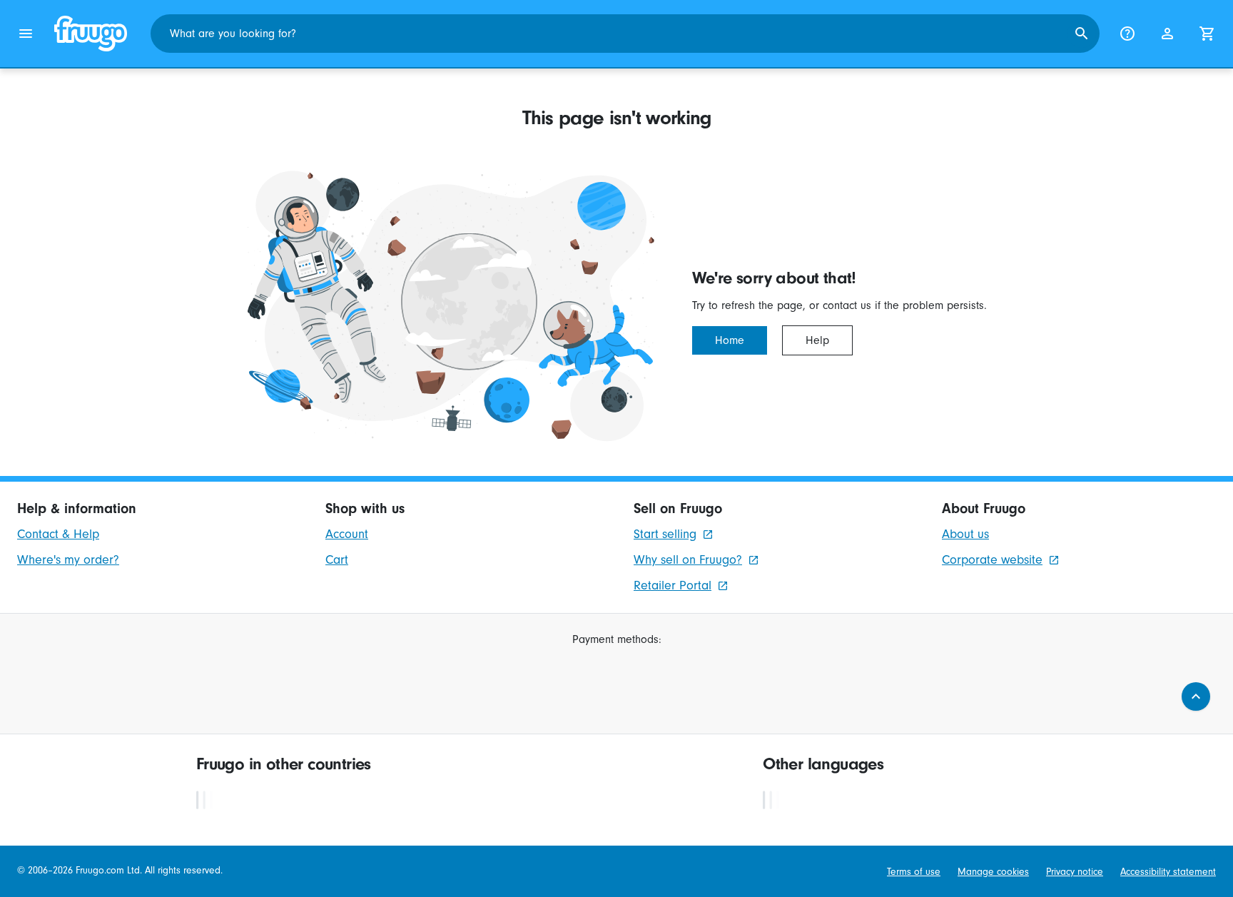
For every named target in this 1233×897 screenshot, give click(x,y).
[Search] (1081, 33)
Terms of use (913, 872)
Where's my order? (68, 559)
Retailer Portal (672, 585)
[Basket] (1207, 33)
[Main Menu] (25, 33)
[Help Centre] (1127, 33)
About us (965, 534)
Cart (336, 559)
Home (729, 340)
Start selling (665, 534)
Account (346, 534)
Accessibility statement (1168, 872)
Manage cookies (993, 872)
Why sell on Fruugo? (688, 559)
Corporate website (992, 559)
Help (817, 340)
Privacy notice (1074, 872)
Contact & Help (58, 534)
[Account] (1167, 33)
